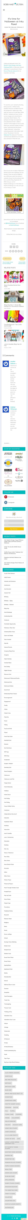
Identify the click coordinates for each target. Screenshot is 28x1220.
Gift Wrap (6, 756)
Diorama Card (7, 674)
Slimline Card (7, 953)
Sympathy (6, 992)
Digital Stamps (8, 670)
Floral (5, 721)
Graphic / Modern (8, 763)
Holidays (6, 790)
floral (12, 1111)
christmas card (10, 1100)
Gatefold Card (7, 740)
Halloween (13, 27)
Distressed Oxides (8, 686)
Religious (6, 922)
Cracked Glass (7, 662)
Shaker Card (7, 946)
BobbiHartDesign (14, 225)
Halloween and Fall (9, 779)
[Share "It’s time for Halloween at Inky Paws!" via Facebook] (10, 246)
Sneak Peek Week (8, 957)
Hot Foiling (7, 798)
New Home (7, 860)
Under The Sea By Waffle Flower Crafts (12, 547)
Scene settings (8, 934)
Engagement (7, 701)
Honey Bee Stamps (11, 1128)
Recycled (6, 915)
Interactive (6, 829)
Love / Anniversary (8, 837)
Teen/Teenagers (8, 996)
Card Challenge (8, 612)
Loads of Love (10, 1138)
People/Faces (7, 891)
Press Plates (7, 899)
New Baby (6, 856)
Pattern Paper (7, 880)
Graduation (7, 759)
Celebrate (6, 620)
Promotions (7, 907)
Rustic (5, 930)
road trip (8, 1169)
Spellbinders (9, 1180)
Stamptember (7, 977)
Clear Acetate (7, 639)
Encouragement (8, 697)
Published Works (8, 911)
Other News (7, 876)
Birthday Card (10, 1086)
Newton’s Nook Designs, (10, 65)
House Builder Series (9, 806)
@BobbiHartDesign (10, 223)
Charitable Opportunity (10, 624)
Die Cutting (7, 666)
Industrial (6, 818)
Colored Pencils (8, 647)
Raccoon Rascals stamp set (11, 71)
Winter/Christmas (8, 1046)
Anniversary (7, 585)
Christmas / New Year (9, 628)
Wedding (6, 1035)
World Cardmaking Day (10, 1050)
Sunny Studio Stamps (12, 1183)
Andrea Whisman (13, 408)
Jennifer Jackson (12, 362)
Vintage (6, 1027)
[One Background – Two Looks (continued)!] (14, 316)
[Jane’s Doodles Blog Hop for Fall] (14, 336)
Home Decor (7, 794)
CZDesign (8, 1107)
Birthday (6, 597)
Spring (5, 973)
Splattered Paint (8, 969)
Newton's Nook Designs (13, 1152)
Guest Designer (8, 771)
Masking (6, 845)
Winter (6, 1043)
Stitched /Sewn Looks (9, 984)
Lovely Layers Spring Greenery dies (12, 1142)
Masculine (6, 841)
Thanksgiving (7, 1004)
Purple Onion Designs (12, 1166)
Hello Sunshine (10, 1121)
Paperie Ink (8, 1155)
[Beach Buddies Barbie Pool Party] (14, 277)
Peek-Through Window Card (11, 887)
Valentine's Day (8, 1015)
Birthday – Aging (8, 600)
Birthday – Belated (9, 604)
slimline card (9, 1176)
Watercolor (7, 1031)
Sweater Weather (11, 1187)
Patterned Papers (8, 884)
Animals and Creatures (10, 581)
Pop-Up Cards (7, 895)
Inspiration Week (8, 821)
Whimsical (19, 27)
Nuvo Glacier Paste (9, 864)
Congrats (6, 655)
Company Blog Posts (9, 651)
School (6, 938)
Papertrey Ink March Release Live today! (12, 558)
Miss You (6, 849)
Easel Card (7, 690)
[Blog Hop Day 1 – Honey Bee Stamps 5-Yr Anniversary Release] (14, 297)
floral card (9, 1114)
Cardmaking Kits (8, 616)
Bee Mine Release (10, 1079)
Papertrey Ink (9, 1159)
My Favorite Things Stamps (11, 1147)
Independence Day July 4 (10, 814)
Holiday (7, 1125)
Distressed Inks (8, 682)
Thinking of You (8, 1012)
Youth (5, 1054)
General (6, 744)
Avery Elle (8, 1076)
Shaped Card (7, 949)
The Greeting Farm (11, 1190)
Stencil (6, 980)
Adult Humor (7, 577)
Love (18, 1138)
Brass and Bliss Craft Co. (14, 1093)
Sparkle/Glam (7, 965)
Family (5, 705)
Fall (6, 1111)
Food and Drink (8, 728)
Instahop (6, 825)
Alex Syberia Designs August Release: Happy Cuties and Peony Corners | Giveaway (13, 541)
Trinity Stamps (10, 1193)
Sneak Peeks (7, 961)
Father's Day (7, 713)
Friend (5, 732)
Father (5, 709)
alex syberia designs (12, 1073)
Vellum (6, 1023)
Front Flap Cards (8, 736)
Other (5, 872)
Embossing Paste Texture (10, 693)
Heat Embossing (8, 787)
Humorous (6, 810)
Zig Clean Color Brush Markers (11, 1062)
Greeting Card (7, 767)
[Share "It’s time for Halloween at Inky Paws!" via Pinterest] (14, 246)
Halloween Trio (7, 135)
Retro (5, 926)
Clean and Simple (8, 635)
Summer (6, 988)
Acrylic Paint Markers (9, 573)
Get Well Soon (8, 748)
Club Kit (6, 643)
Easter (15, 1107)
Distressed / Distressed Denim (11, 678)
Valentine (8, 1197)
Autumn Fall (7, 27)
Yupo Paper (7, 1058)
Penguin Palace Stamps (13, 1162)
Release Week (8, 918)
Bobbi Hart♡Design (16, 1216)
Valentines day (10, 1200)
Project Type (7, 903)
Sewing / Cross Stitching (10, 942)
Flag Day (6, 717)
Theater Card (7, 1008)
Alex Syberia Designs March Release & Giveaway (14, 563)
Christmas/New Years (9, 631)
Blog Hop (6, 608)
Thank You (6, 1000)
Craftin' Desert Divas (12, 1104)
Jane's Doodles (8, 833)
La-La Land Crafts (11, 1135)
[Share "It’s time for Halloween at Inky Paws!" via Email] (17, 246)
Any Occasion (7, 589)
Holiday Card (17, 1125)
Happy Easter (7, 783)
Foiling (5, 725)
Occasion (6, 868)
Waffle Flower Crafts (13, 1204)
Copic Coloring (7, 659)
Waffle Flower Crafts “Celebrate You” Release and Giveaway (13, 552)
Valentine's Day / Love (9, 1019)
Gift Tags (6, 752)
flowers (19, 1114)
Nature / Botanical (8, 853)
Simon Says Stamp (11, 1173)
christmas (8, 1097)
